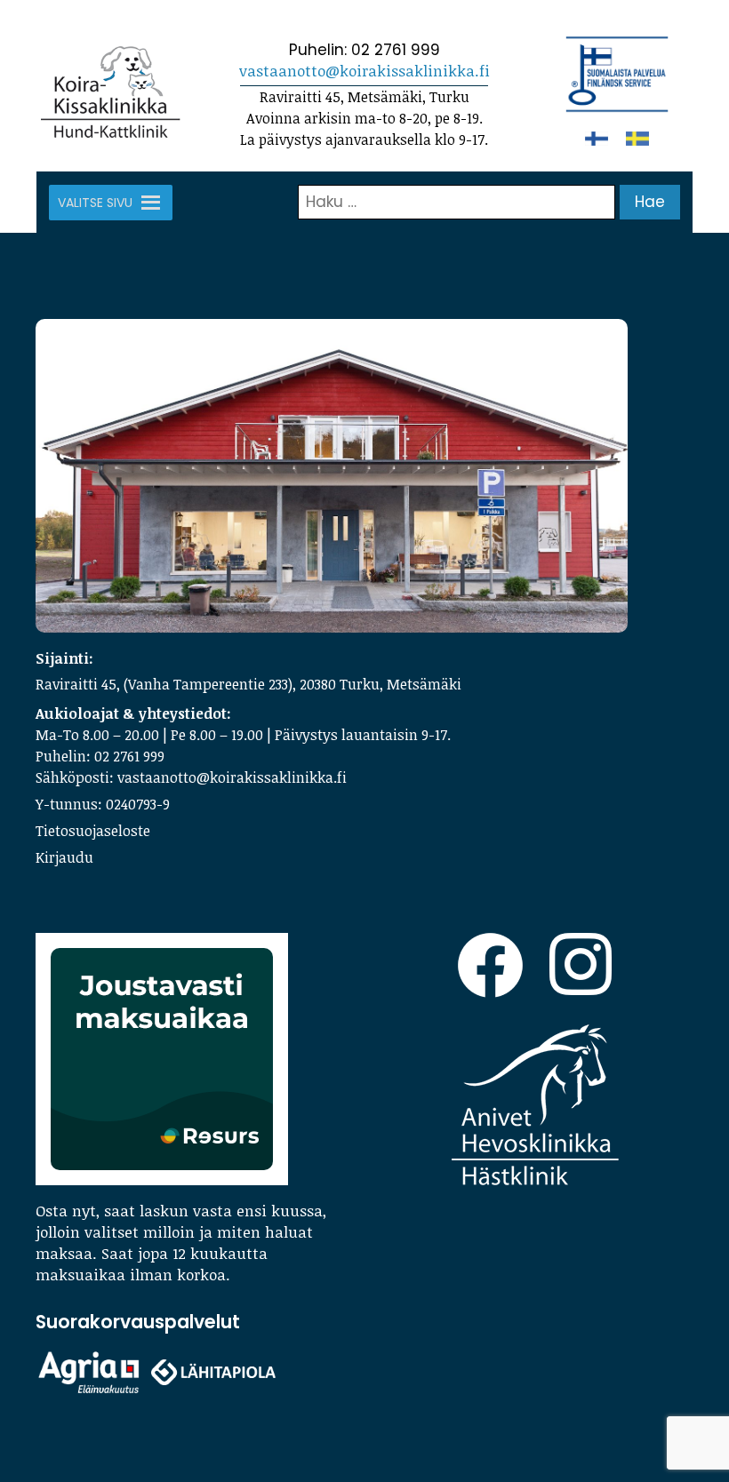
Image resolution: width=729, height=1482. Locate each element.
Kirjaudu (64, 857)
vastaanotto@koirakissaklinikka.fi (364, 70)
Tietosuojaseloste (93, 831)
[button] (95, 202)
